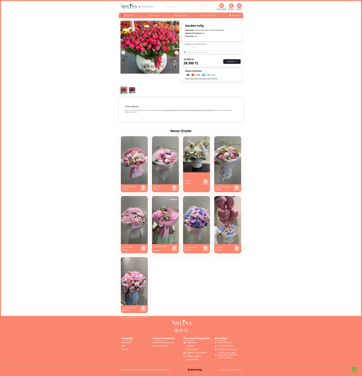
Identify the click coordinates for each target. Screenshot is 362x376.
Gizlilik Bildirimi (237, 370)
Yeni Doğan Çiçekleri (192, 356)
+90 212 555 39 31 (226, 346)
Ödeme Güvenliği (159, 346)
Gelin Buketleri (192, 349)
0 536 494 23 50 (225, 342)
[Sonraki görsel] (176, 52)
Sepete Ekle (230, 61)
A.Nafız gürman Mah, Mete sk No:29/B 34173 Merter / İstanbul (228, 355)
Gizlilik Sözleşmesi (225, 370)
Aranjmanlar (236, 15)
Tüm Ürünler (128, 15)
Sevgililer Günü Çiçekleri (196, 352)
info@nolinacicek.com (227, 349)
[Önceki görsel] (123, 52)
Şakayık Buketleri (180, 15)
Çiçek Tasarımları (209, 15)
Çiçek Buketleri (155, 15)
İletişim (125, 349)
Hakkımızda (127, 342)
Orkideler (190, 346)
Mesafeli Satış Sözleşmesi (163, 342)
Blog (123, 346)
